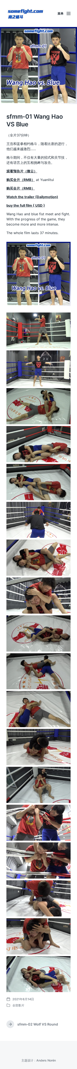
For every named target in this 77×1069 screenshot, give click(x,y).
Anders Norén (46, 1060)
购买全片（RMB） (20, 180)
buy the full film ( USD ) (25, 205)
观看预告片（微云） (21, 171)
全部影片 (18, 1005)
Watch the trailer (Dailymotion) (32, 197)
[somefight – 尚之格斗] (25, 13)
